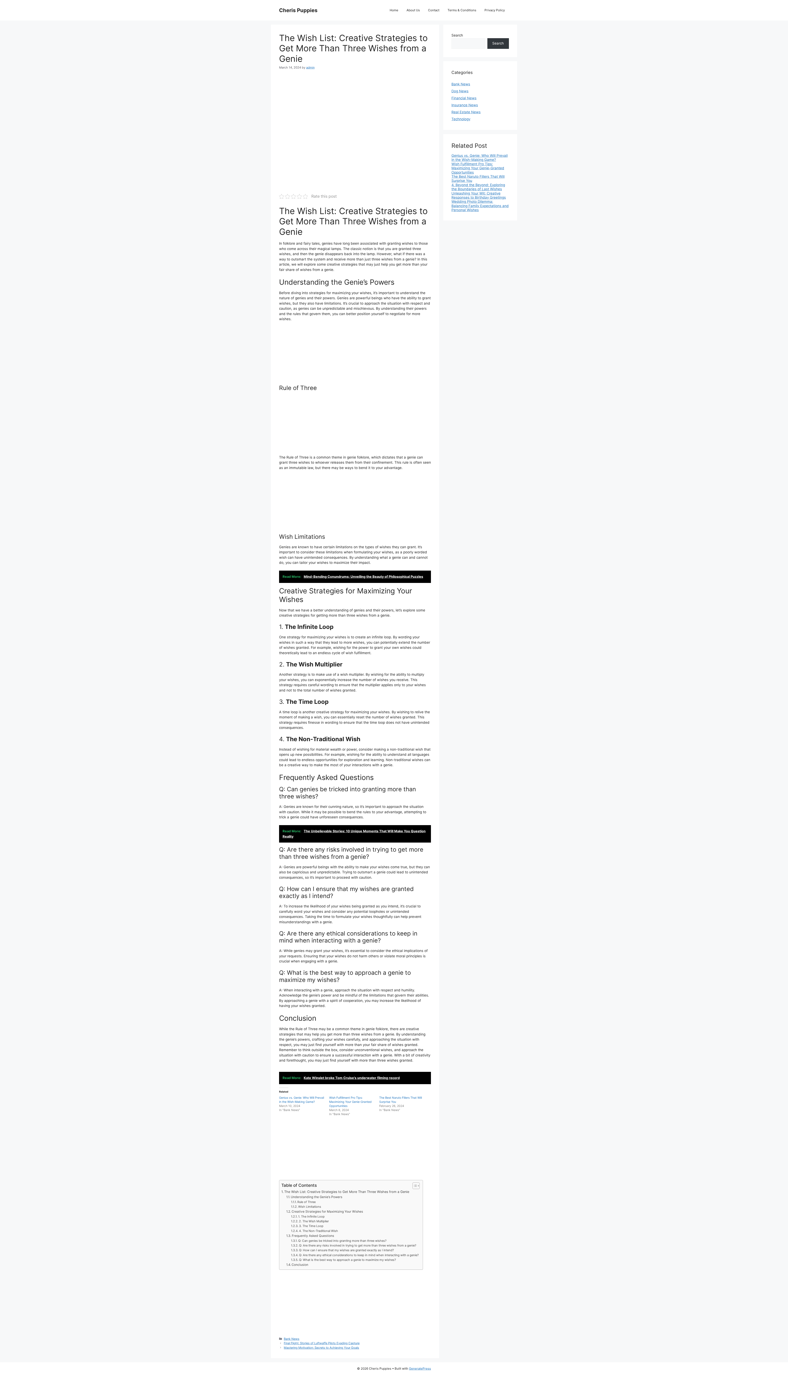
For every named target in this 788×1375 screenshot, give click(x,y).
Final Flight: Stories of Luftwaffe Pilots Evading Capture (322, 1343)
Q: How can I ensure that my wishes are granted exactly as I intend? (346, 1250)
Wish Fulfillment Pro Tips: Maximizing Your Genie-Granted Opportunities (350, 1102)
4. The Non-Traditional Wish (318, 1231)
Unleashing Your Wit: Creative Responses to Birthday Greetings (478, 195)
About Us (413, 10)
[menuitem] (480, 158)
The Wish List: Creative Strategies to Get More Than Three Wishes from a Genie (346, 1192)
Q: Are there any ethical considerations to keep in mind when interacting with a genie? (359, 1255)
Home (394, 10)
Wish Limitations (309, 1207)
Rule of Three (306, 1202)
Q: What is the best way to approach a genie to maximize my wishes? (347, 1260)
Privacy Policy (494, 10)
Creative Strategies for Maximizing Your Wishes (327, 1211)
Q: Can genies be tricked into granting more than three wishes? (342, 1241)
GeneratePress (420, 1368)
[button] (414, 1185)
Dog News (459, 91)
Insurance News (464, 105)
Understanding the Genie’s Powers (316, 1197)
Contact (433, 10)
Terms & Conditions (462, 10)
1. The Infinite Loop (311, 1216)
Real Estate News (466, 112)
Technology (460, 119)
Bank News (291, 1339)
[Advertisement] (355, 105)
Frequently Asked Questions (313, 1236)
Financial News (463, 98)
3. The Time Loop (311, 1226)
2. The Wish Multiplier (314, 1221)
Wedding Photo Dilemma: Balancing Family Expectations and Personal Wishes (480, 206)
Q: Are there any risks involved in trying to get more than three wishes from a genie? (357, 1245)
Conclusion (300, 1265)
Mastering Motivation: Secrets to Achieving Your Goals (321, 1347)
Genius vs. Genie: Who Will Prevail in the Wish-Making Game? (479, 158)
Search (457, 35)
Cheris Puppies (298, 10)
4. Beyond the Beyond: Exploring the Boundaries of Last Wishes (478, 187)
